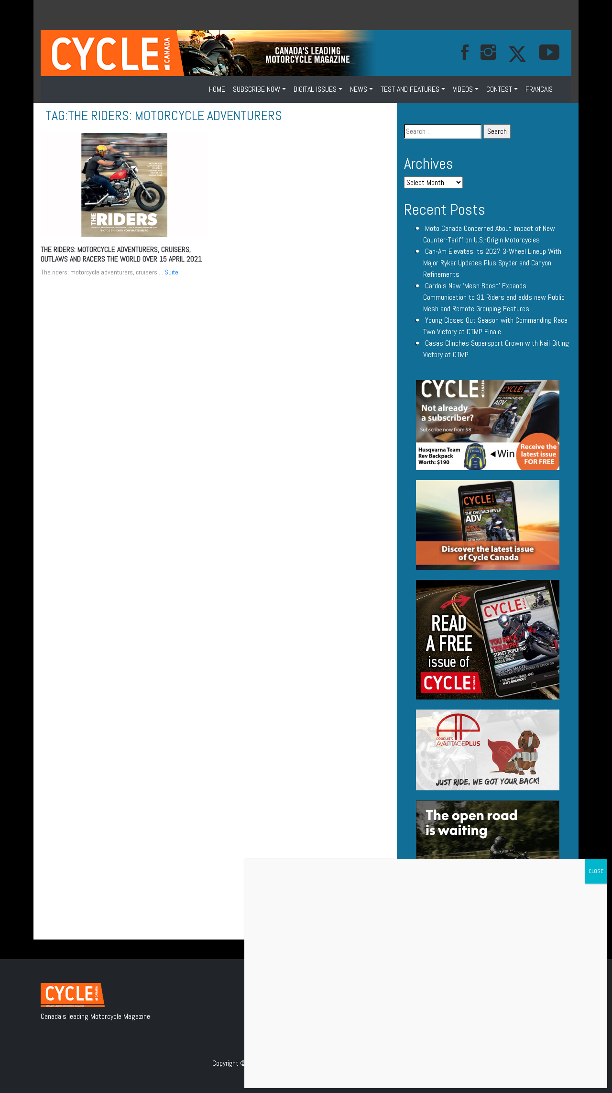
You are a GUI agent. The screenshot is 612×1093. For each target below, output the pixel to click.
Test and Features (410, 89)
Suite (171, 272)
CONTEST (499, 89)
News (358, 89)
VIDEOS (463, 89)
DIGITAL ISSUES (315, 89)
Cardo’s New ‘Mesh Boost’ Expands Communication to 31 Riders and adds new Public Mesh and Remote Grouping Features (494, 297)
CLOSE (596, 871)
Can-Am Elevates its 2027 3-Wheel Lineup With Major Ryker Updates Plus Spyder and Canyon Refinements (492, 262)
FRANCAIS (539, 89)
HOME (217, 89)
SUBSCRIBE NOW (256, 89)
